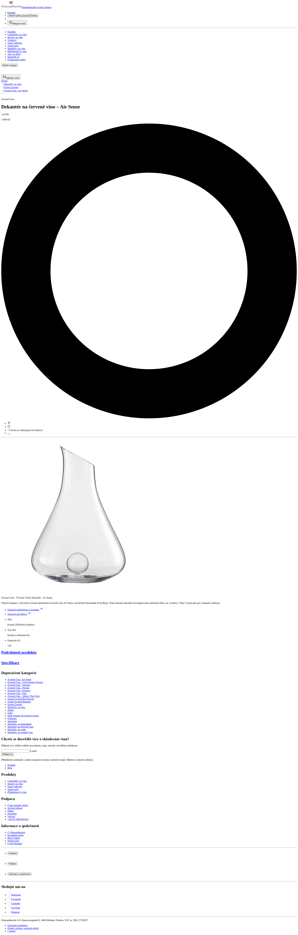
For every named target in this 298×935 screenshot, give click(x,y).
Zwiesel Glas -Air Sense (16, 90)
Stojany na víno (15, 37)
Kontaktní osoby (15, 835)
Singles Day (13, 840)
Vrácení (11, 816)
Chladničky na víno (17, 34)
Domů (4, 81)
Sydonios (12, 718)
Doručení (12, 813)
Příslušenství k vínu (17, 51)
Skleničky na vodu (16, 729)
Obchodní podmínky (17, 925)
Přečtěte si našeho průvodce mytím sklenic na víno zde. (28, 714)
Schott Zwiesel (11, 87)
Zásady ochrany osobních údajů (23, 928)
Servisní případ (14, 808)
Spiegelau (12, 721)
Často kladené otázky (17, 805)
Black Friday (13, 838)
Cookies (11, 931)
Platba (10, 811)
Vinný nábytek (14, 43)
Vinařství (11, 40)
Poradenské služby (16, 59)
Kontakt (11, 12)
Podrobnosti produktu (18, 652)
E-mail (33, 751)
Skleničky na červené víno (20, 727)
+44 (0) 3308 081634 (17, 819)
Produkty (13, 853)
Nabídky (11, 32)
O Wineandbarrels (16, 832)
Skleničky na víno (16, 48)
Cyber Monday (14, 843)
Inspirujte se (13, 57)
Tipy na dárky (14, 54)
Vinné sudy (13, 45)
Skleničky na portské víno (20, 732)
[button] (78, 515)
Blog (9, 768)
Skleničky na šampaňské (19, 724)
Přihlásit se (7, 754)
